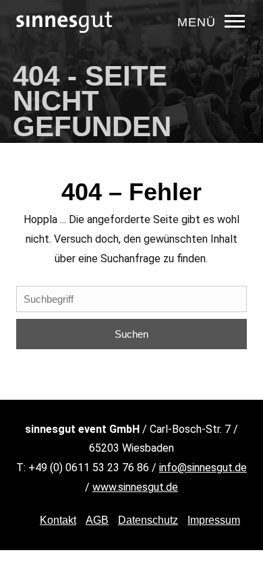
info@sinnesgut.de (203, 467)
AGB (97, 520)
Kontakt (58, 520)
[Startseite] (64, 43)
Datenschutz (148, 520)
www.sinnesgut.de (135, 487)
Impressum (213, 520)
